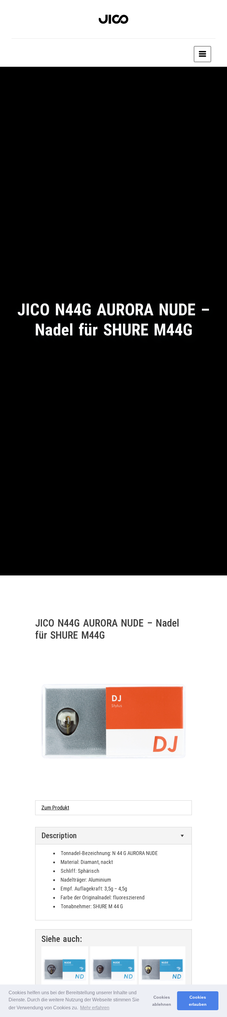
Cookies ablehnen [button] (161, 1001)
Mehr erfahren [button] (94, 1007)
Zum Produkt (55, 807)
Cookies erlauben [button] (198, 1001)
